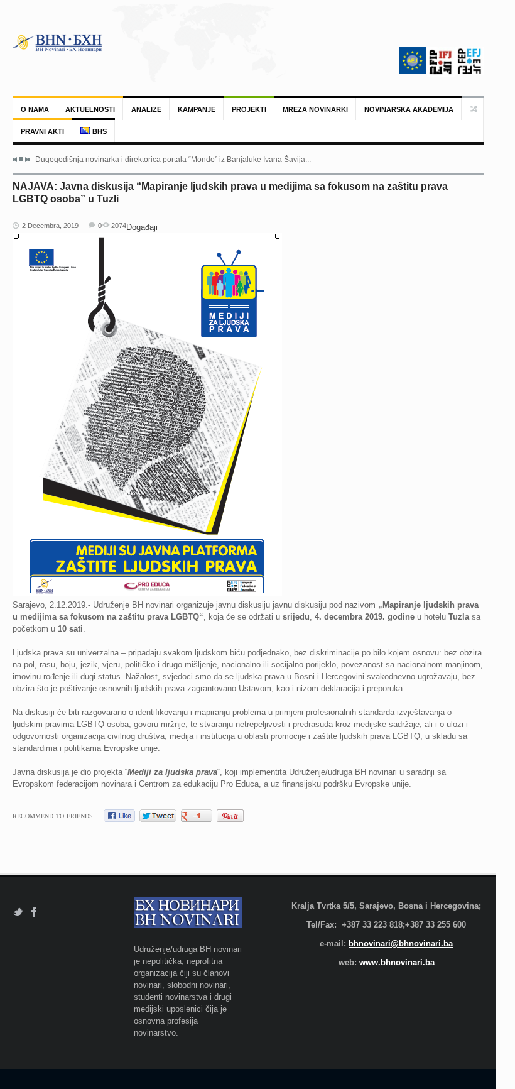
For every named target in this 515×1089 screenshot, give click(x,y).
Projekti (249, 109)
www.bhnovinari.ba (397, 962)
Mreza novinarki (315, 109)
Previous (15, 159)
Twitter (18, 912)
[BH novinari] (58, 42)
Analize (146, 109)
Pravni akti (42, 131)
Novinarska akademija (408, 109)
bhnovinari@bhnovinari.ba (401, 943)
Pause (21, 159)
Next (27, 159)
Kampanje (196, 109)
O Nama (35, 109)
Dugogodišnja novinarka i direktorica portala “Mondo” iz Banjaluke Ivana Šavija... (173, 159)
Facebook (34, 912)
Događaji (142, 227)
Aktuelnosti (90, 109)
